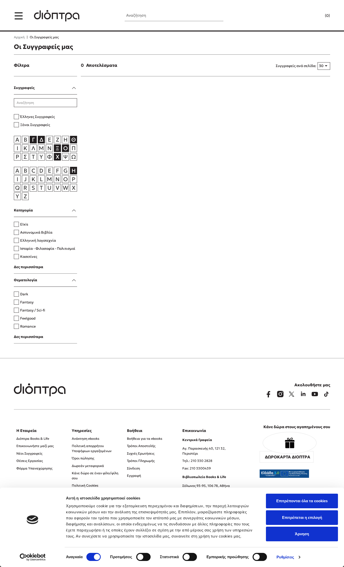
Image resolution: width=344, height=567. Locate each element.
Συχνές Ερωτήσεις (140, 453)
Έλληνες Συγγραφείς (37, 116)
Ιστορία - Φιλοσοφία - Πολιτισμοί (47, 248)
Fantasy (26, 302)
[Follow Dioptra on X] (291, 394)
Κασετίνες (28, 256)
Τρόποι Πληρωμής (141, 461)
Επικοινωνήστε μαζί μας (35, 446)
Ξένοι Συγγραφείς (35, 124)
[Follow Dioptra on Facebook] (268, 394)
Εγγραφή (134, 476)
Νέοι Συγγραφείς (29, 453)
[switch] (143, 557)
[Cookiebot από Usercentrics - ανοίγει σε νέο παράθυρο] (33, 557)
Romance (28, 326)
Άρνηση (302, 534)
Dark (24, 294)
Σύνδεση (133, 468)
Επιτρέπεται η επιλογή (302, 517)
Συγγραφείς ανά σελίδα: (296, 66)
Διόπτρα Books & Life (32, 438)
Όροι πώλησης (83, 458)
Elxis (24, 224)
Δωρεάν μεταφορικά (88, 466)
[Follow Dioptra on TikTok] (326, 394)
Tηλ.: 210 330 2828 (197, 461)
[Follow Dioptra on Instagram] (280, 394)
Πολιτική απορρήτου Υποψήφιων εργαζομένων (92, 448)
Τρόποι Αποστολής (141, 446)
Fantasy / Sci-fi (32, 310)
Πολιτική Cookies (85, 485)
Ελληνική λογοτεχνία (38, 240)
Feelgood (28, 318)
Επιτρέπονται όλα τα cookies (302, 501)
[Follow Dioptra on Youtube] (315, 394)
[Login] (317, 16)
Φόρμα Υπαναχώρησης (34, 468)
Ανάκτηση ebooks (85, 438)
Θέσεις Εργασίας (29, 461)
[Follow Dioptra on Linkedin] (303, 394)
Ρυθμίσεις (285, 557)
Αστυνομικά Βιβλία (36, 232)
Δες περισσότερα (28, 267)
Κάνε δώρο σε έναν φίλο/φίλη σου (95, 475)
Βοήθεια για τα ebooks (144, 438)
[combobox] (324, 66)
